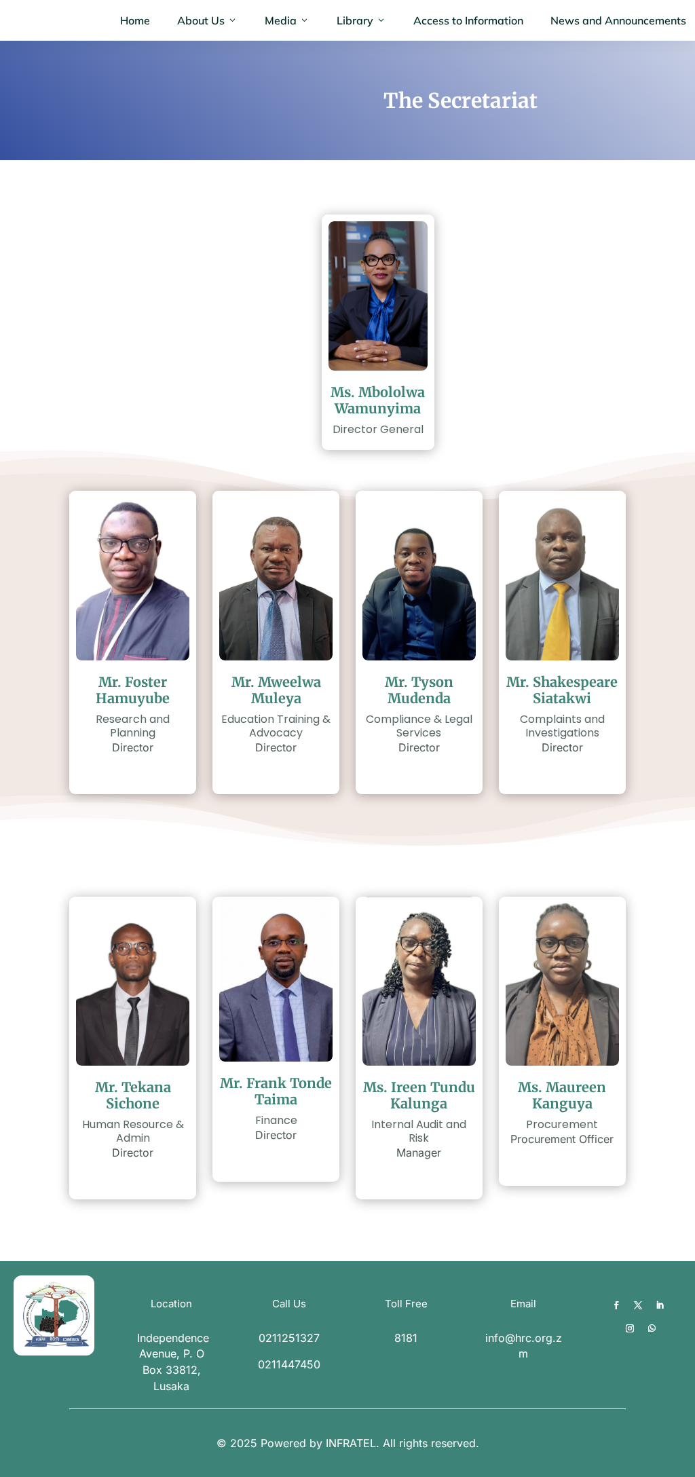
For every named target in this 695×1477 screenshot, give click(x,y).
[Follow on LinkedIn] (660, 1305)
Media (281, 20)
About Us (201, 20)
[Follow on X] (638, 1305)
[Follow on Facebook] (616, 1305)
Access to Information (468, 20)
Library (355, 20)
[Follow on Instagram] (630, 1328)
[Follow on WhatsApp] (651, 1328)
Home (135, 20)
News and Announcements (618, 20)
